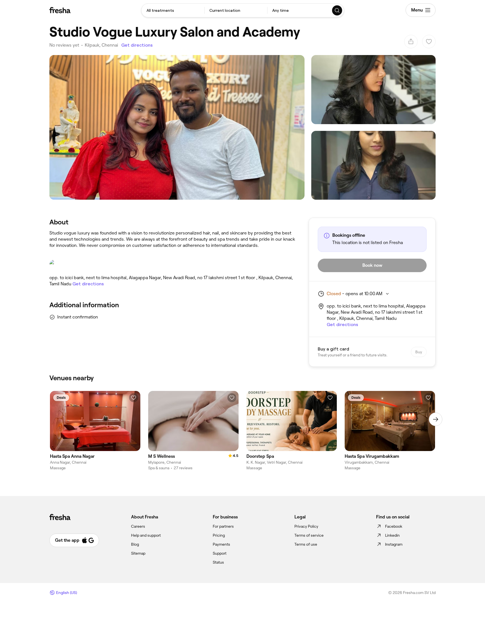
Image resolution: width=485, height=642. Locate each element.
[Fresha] (59, 10)
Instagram (393, 544)
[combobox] (173, 10)
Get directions (137, 45)
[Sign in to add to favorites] (133, 397)
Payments (221, 544)
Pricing (219, 535)
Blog (135, 544)
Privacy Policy (306, 526)
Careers (138, 526)
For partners (223, 526)
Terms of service (309, 535)
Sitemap (138, 553)
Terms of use (305, 544)
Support (220, 553)
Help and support (146, 535)
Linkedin (392, 535)
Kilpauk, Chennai (101, 45)
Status (218, 562)
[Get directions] (173, 265)
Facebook (393, 526)
